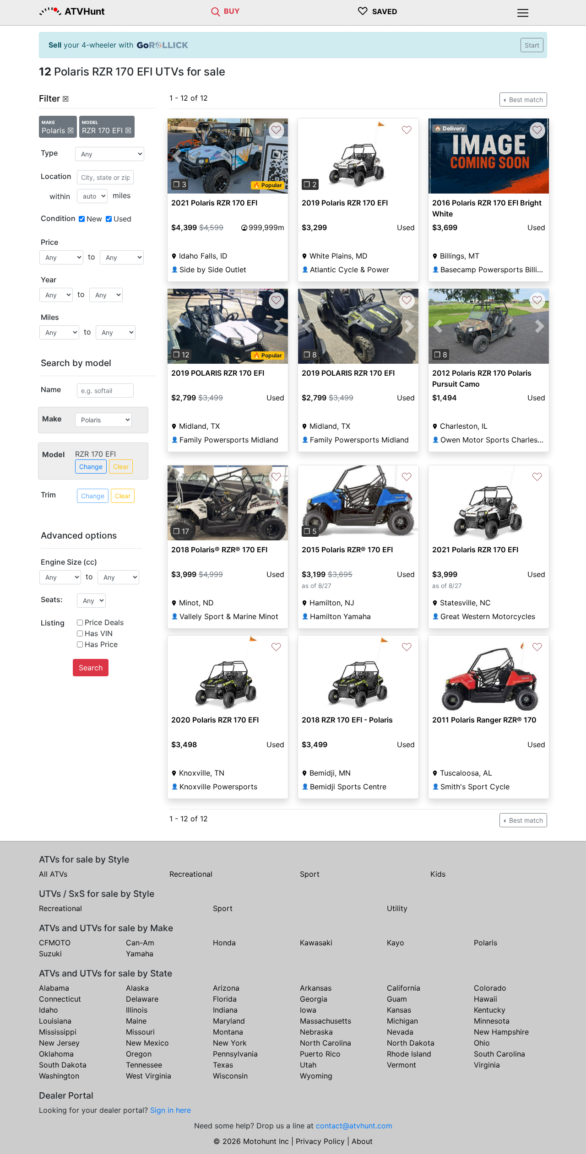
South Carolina (499, 1053)
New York (230, 1042)
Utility (397, 908)
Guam (397, 998)
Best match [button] (525, 99)
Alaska (137, 987)
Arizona (226, 987)
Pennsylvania (235, 1053)
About (362, 1141)
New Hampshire (501, 1031)
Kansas (399, 1009)
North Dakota (410, 1042)
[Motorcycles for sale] (215, 11)
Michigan (402, 1020)
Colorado (490, 987)
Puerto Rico (320, 1053)
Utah (308, 1064)
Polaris (485, 942)
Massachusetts (325, 1020)
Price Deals (104, 622)
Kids (437, 874)
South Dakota (63, 1064)
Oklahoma (56, 1053)
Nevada (400, 1031)
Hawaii (485, 998)
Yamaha (139, 953)
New (94, 218)
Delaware (142, 998)
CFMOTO (55, 942)
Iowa (308, 1009)
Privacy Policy (320, 1141)
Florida (225, 998)
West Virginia (148, 1075)
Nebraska (316, 1031)
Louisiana (55, 1020)
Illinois (136, 1009)
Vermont (401, 1064)
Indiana (225, 1009)
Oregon (139, 1053)
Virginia (487, 1064)
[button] (176, 156)
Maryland (229, 1020)
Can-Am (140, 942)
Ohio (482, 1042)
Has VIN (99, 633)
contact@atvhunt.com (354, 1125)
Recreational (190, 874)
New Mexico (147, 1042)
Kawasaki (316, 942)
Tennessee (144, 1064)
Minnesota (492, 1020)
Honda (224, 942)
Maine (136, 1020)
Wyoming (316, 1075)
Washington (59, 1075)
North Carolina (325, 1042)
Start (532, 45)
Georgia (313, 998)
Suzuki (50, 953)
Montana (228, 1031)
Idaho (48, 1009)
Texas (223, 1064)
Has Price (101, 644)
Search (91, 667)
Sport (310, 874)
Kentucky (489, 1009)
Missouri (140, 1031)
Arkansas (315, 987)
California (403, 987)
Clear (121, 466)
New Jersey (59, 1042)
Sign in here (170, 1110)
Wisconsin (230, 1075)
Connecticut (60, 998)
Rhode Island (409, 1053)
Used (122, 218)
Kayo (395, 942)
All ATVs (53, 874)
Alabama (54, 987)
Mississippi (57, 1031)
